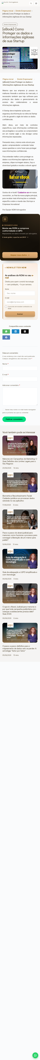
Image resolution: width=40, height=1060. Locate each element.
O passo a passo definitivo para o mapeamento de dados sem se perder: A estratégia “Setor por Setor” (19, 648)
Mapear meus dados (19, 255)
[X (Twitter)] (25, 331)
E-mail (5, 375)
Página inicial (7, 11)
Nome (5, 364)
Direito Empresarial (23, 11)
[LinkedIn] (15, 331)
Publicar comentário (14, 419)
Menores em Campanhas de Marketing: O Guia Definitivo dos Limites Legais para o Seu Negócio (19, 461)
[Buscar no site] (31, 3)
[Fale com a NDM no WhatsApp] (35, 1055)
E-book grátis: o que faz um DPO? (14, 237)
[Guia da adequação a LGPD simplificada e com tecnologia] (20, 559)
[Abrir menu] (36, 3)
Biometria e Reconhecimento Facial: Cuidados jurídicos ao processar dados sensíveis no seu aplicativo (18, 498)
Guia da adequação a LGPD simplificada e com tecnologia (19, 573)
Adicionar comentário (11, 385)
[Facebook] (6, 337)
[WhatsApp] (6, 331)
